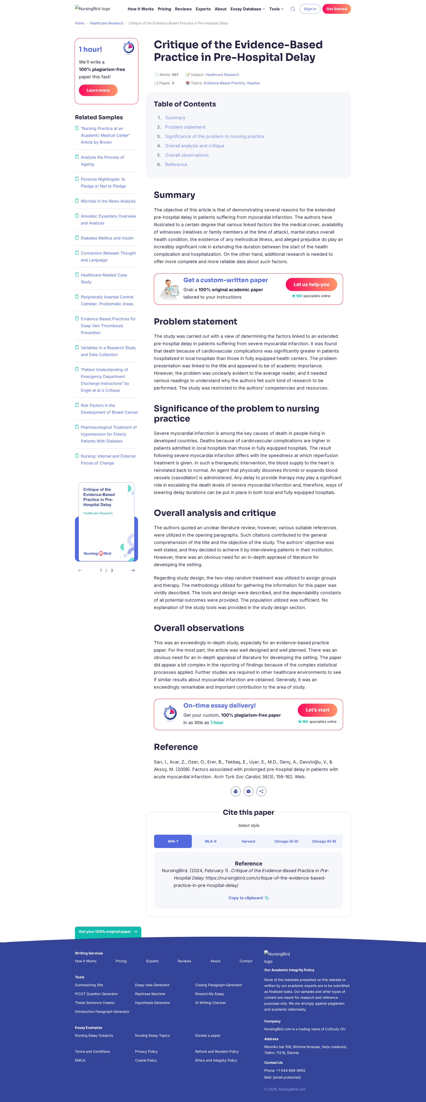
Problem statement (185, 127)
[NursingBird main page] (96, 9)
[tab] (173, 841)
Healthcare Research (222, 74)
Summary (175, 117)
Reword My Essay (209, 994)
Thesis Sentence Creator (95, 1002)
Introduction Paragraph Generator (102, 1011)
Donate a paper (207, 1035)
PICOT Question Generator (96, 994)
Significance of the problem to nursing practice (215, 136)
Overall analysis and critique (194, 145)
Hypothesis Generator (152, 1002)
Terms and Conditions (92, 1051)
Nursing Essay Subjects (94, 1035)
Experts (203, 8)
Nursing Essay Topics (152, 1035)
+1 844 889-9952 (290, 1070)
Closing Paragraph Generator (218, 985)
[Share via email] (248, 791)
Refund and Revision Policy (217, 1051)
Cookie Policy (146, 1060)
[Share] (261, 791)
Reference (176, 164)
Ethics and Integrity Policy (216, 1060)
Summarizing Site (89, 985)
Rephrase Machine (150, 994)
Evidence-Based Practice (224, 83)
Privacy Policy (146, 1051)
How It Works (141, 8)
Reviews (183, 8)
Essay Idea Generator (152, 985)
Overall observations (187, 155)
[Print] (236, 791)
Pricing (164, 8)
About (221, 8)
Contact (246, 961)
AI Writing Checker (210, 1002)
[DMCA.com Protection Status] (173, 1088)
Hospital (253, 83)
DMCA (80, 1060)
